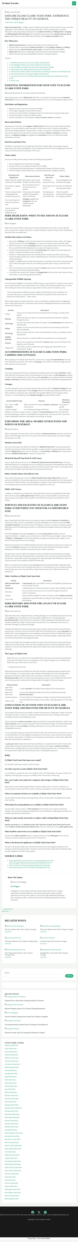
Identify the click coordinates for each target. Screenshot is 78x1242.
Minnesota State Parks (12, 1114)
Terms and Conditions (43, 1238)
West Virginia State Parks (13, 1192)
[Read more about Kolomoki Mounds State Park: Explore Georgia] (50, 926)
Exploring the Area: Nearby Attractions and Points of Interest (29, 69)
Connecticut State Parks (12, 1064)
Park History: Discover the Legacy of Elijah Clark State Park (29, 74)
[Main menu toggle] (74, 3)
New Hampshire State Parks (14, 1133)
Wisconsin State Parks (12, 1196)
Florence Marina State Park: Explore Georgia (20, 929)
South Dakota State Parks (13, 1171)
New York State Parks (12, 1142)
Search (7, 973)
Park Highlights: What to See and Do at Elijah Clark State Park (29, 65)
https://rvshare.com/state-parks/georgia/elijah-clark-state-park (29, 865)
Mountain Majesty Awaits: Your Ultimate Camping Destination (25, 1008)
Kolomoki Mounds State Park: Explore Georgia (56, 929)
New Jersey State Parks (12, 1136)
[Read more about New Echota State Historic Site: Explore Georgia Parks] (15, 949)
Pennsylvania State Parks (13, 1161)
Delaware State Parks (11, 1067)
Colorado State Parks (11, 1061)
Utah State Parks (10, 1180)
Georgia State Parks (11, 1073)
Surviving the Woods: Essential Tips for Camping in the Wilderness (26, 1025)
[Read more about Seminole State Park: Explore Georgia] (47, 938)
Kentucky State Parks (11, 1095)
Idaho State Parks (10, 1080)
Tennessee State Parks (12, 1174)
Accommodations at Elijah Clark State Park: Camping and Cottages (31, 67)
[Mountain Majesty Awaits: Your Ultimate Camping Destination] (14, 1004)
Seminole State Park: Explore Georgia (53, 941)
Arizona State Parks (11, 1052)
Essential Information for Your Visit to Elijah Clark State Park (29, 63)
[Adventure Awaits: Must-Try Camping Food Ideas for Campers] (12, 1028)
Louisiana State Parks (12, 1099)
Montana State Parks (11, 1124)
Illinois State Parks (11, 1083)
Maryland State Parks (12, 1105)
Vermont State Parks (11, 1183)
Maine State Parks (10, 1102)
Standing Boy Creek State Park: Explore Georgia (54, 954)
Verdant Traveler (10, 3)
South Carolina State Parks (13, 1167)
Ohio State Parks (10, 1152)
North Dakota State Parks (13, 1149)
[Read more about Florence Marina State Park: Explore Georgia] (14, 926)
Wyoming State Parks (12, 1199)
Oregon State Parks (11, 1158)
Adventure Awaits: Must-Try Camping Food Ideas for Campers (25, 1033)
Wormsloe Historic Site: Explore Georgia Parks (21, 941)
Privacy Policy (32, 1238)
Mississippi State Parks (12, 1117)
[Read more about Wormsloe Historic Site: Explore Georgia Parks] (13, 938)
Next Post (6, 911)
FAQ (11, 78)
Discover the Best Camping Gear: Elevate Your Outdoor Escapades (26, 1016)
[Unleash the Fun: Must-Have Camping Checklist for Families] (15, 996)
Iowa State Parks (10, 1089)
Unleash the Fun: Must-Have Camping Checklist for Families (24, 1000)
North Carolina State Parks (13, 1145)
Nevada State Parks (11, 1130)
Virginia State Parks (11, 1186)
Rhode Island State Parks (13, 1164)
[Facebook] (32, 1212)
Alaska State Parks (11, 1048)
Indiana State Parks (11, 1086)
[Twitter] (39, 1212)
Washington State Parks (12, 1189)
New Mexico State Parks (12, 1139)
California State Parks (12, 1058)
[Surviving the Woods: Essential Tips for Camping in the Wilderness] (13, 1020)
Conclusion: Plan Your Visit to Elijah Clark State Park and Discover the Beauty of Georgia (38, 76)
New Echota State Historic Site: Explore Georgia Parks (19, 954)
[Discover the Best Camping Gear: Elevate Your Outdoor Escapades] (11, 1012)
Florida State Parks (11, 1070)
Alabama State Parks (11, 1045)
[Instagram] (45, 1212)
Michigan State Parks (11, 1111)
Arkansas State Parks (11, 1055)
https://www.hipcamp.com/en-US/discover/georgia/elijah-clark (29, 867)
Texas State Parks (10, 1177)
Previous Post (7, 909)
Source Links (14, 80)
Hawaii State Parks (11, 1077)
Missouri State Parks (11, 1120)
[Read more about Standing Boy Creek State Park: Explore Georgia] (50, 949)
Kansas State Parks (11, 1092)
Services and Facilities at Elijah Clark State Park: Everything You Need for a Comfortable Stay (39, 71)
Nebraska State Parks (11, 1127)
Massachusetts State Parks (13, 1108)
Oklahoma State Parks (12, 1155)
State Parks (9, 22)
